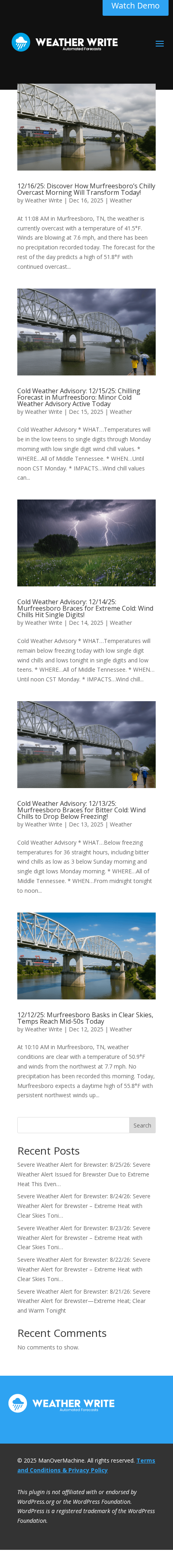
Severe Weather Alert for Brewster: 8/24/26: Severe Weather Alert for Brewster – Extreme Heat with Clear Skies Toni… (83, 1205)
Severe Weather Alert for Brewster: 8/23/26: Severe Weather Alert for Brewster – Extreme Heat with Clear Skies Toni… (83, 1237)
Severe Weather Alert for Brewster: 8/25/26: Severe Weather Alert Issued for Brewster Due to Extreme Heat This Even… (83, 1174)
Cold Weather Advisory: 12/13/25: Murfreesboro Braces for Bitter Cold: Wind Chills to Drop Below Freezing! (81, 810)
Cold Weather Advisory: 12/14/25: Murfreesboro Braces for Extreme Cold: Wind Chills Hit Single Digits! (85, 608)
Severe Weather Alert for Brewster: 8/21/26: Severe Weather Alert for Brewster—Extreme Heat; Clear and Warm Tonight (83, 1301)
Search (142, 1125)
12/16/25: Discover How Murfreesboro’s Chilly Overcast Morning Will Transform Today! (86, 189)
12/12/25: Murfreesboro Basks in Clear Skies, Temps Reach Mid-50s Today (85, 1018)
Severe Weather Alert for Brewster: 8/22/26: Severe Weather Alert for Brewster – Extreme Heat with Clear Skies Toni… (83, 1269)
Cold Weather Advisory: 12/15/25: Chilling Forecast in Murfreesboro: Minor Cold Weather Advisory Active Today (78, 397)
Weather (121, 200)
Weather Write (43, 200)
